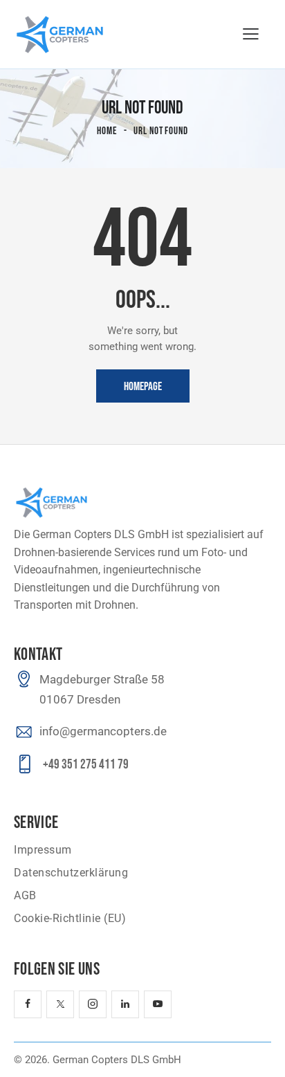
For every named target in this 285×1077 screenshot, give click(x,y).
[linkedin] (125, 1004)
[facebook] (28, 1004)
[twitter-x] (60, 1004)
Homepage (143, 387)
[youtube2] (158, 1004)
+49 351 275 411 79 (86, 765)
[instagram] (93, 1004)
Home (107, 131)
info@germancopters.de (103, 731)
